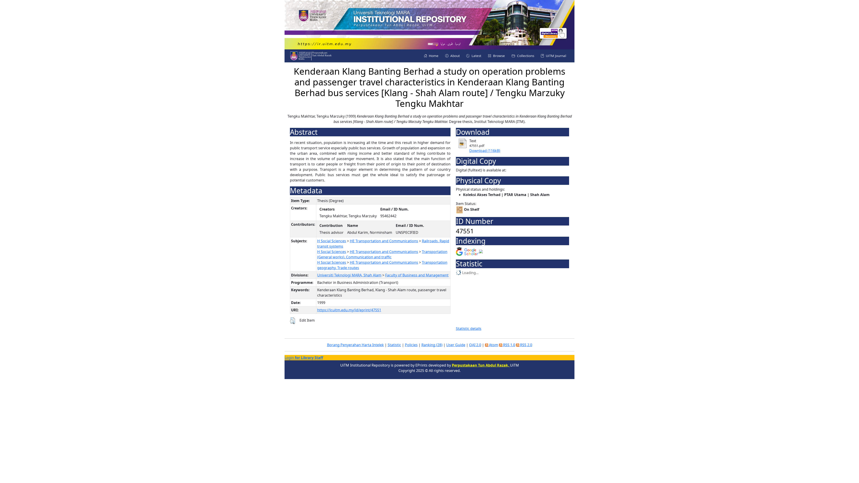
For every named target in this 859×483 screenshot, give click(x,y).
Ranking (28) (431, 344)
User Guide (455, 344)
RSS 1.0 (508, 344)
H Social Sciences (331, 240)
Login (304, 357)
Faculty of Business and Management (417, 275)
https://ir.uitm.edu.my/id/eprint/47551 (349, 310)
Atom (493, 344)
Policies (411, 344)
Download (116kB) (484, 150)
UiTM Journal (555, 55)
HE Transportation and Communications (384, 240)
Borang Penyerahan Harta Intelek (355, 344)
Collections (525, 55)
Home (433, 55)
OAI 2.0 (475, 344)
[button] (292, 320)
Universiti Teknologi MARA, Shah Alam (349, 275)
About (454, 55)
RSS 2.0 (525, 344)
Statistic (394, 344)
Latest (476, 55)
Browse (498, 55)
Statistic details (468, 328)
